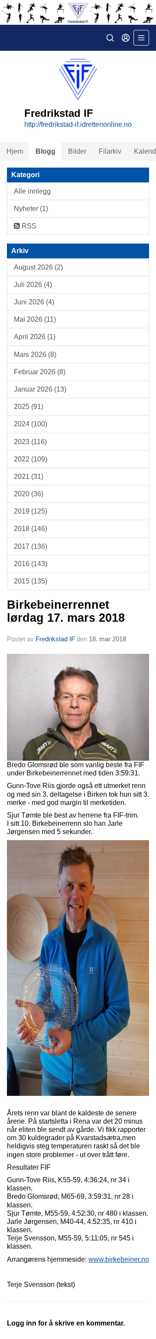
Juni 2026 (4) (34, 302)
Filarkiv (110, 151)
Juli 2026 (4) (33, 284)
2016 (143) (30, 563)
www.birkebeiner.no (118, 1259)
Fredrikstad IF (55, 639)
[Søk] (110, 38)
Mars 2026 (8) (35, 354)
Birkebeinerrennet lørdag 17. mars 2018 (66, 611)
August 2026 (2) (38, 267)
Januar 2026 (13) (40, 389)
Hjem (14, 151)
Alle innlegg (32, 191)
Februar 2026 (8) (39, 372)
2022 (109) (30, 459)
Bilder (77, 151)
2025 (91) (28, 406)
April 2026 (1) (34, 336)
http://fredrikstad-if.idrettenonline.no (78, 124)
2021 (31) (28, 476)
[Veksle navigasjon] (141, 38)
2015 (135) (30, 581)
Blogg (45, 151)
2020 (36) (28, 494)
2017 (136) (30, 546)
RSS (28, 226)
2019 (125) (30, 511)
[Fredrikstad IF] (78, 12)
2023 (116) (30, 441)
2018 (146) (30, 528)
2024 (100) (30, 424)
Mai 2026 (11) (35, 319)
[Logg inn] (125, 38)
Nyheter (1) (31, 208)
